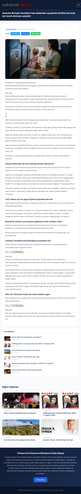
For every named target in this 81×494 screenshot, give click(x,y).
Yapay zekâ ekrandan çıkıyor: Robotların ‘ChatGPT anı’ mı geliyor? (33, 363)
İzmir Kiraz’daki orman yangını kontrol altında (26, 350)
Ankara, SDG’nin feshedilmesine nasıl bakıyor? (26, 337)
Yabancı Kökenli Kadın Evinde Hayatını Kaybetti (27, 370)
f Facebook (25, 33)
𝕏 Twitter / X (15, 33)
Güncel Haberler (11, 29)
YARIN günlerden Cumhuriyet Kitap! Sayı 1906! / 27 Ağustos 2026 (33, 343)
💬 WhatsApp (36, 33)
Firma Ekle (40, 480)
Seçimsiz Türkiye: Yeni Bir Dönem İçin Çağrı (25, 357)
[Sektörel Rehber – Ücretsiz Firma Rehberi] (17, 5)
